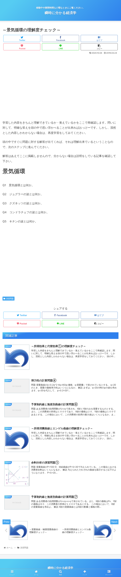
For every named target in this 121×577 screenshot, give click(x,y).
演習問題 (10, 298)
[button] (112, 380)
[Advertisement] (60, 89)
